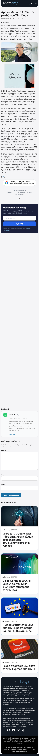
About (18, 747)
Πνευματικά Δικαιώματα (11, 741)
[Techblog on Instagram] (8, 730)
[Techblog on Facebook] (4, 730)
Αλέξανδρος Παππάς (20, 19)
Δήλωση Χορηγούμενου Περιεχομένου (22, 740)
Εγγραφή (19, 224)
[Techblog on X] (18, 730)
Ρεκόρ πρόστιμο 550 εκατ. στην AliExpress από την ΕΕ (19, 667)
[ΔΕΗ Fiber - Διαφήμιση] (19, 76)
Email (3, 484)
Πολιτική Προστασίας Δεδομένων (20, 738)
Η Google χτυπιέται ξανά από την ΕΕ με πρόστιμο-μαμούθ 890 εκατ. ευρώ (18, 628)
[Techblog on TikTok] (23, 730)
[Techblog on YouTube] (13, 730)
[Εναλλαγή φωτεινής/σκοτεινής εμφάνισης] (32, 3)
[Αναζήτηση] (29, 3)
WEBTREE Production (27, 747)
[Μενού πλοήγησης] (36, 3)
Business (5, 22)
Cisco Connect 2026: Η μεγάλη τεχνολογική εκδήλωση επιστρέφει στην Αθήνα (16, 585)
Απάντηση (11, 434)
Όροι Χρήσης (6, 738)
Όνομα (3, 475)
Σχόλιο (4, 450)
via (3, 177)
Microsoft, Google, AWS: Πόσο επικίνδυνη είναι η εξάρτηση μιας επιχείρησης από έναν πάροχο (17, 540)
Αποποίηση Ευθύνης (24, 741)
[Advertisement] (19, 321)
